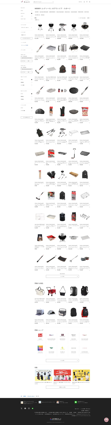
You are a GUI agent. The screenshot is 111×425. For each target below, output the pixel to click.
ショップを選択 (25, 45)
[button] (26, 10)
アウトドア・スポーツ (31, 396)
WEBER (24, 396)
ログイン (80, 1)
